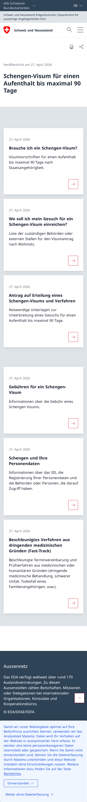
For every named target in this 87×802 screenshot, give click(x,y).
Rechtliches (12, 773)
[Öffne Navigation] (80, 29)
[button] (79, 698)
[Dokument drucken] (71, 47)
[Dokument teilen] (81, 47)
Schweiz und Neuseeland (33, 30)
